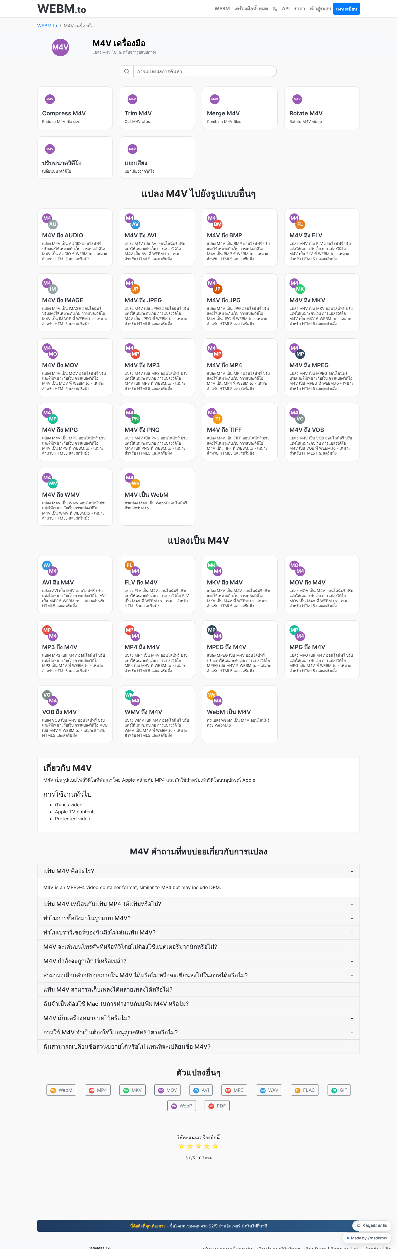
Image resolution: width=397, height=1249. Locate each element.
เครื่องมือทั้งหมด (251, 8)
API (285, 8)
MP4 (98, 1090)
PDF (218, 1106)
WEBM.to (47, 26)
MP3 (235, 1090)
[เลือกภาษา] (275, 8)
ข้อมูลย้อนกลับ (375, 1225)
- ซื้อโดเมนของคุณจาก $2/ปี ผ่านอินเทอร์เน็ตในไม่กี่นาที (198, 1225)
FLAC (305, 1090)
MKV (133, 1090)
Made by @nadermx (369, 1238)
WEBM (222, 8)
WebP (182, 1106)
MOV (167, 1090)
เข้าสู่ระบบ (320, 8)
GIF (339, 1090)
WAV (269, 1090)
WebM (61, 1090)
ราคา (299, 8)
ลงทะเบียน (346, 9)
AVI (201, 1090)
